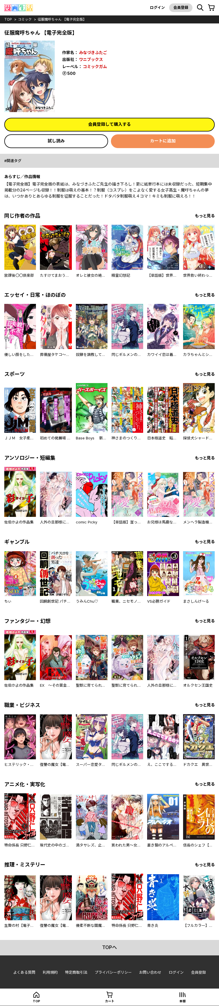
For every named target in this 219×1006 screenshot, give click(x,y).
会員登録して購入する (109, 124)
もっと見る (205, 215)
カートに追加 (163, 141)
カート (109, 1001)
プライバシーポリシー (113, 972)
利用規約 (50, 972)
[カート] (211, 7)
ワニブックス (91, 59)
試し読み (56, 141)
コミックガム (95, 66)
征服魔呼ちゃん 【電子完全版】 (62, 19)
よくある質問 (24, 972)
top (8, 19)
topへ (109, 947)
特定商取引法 (76, 972)
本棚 (182, 1001)
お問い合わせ (150, 972)
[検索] (200, 7)
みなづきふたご (93, 52)
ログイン (157, 7)
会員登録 (180, 7)
